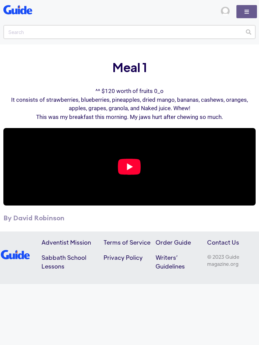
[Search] (248, 32)
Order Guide (173, 242)
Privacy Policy (123, 257)
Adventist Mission (66, 242)
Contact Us (223, 242)
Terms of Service (127, 242)
